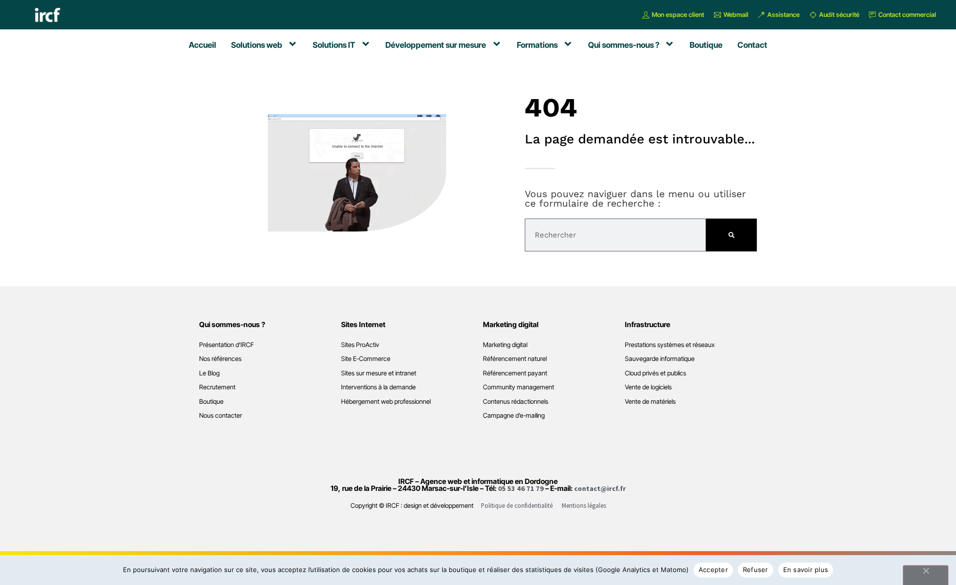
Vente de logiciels (648, 387)
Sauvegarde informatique (660, 358)
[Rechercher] (731, 235)
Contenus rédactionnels (515, 401)
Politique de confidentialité (517, 505)
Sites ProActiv (360, 345)
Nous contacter (220, 415)
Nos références (220, 358)
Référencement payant (515, 373)
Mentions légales (584, 505)
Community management (518, 387)
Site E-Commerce (365, 358)
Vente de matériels (650, 401)
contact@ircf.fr (600, 488)
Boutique (211, 401)
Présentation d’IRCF (226, 345)
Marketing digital (505, 345)
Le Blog (209, 373)
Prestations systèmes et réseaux (670, 345)
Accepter (713, 570)
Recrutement (217, 387)
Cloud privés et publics (655, 373)
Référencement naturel (515, 358)
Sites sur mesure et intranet (378, 373)
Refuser (755, 570)
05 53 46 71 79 (521, 488)
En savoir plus (806, 570)
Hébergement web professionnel (386, 401)
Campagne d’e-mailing (514, 415)
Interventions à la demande (378, 387)
